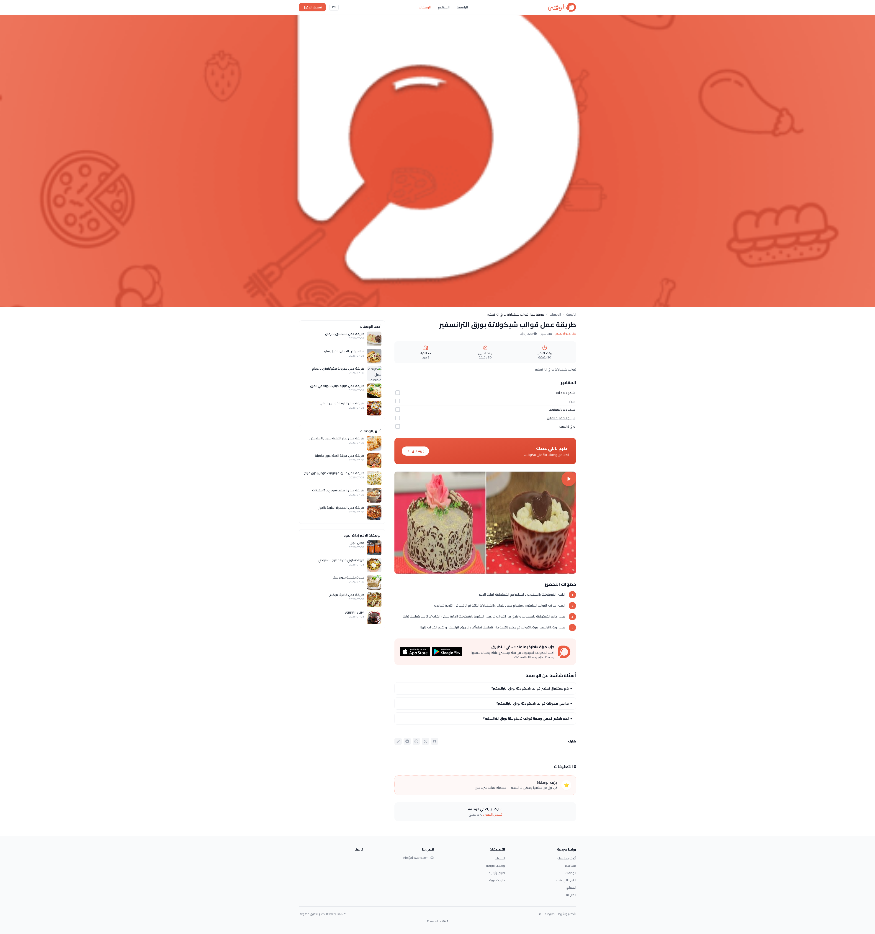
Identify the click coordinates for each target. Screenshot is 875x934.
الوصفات (425, 7)
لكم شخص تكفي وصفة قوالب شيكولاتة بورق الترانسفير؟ (526, 718)
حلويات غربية (497, 880)
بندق (572, 401)
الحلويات (500, 858)
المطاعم (444, 7)
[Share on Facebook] (434, 741)
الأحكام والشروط (567, 914)
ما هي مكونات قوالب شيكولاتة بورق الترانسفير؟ (532, 703)
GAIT (445, 921)
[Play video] (485, 523)
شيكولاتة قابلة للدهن (561, 418)
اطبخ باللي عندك (566, 880)
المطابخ (571, 887)
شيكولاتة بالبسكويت (561, 410)
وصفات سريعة (495, 866)
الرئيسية (462, 7)
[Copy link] (398, 741)
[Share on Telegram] (407, 741)
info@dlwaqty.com (415, 857)
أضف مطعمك (566, 858)
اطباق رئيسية (497, 873)
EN (334, 7)
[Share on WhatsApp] (416, 741)
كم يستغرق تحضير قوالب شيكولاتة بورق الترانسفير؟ (530, 688)
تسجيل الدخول (312, 7)
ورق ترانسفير (567, 426)
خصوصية (550, 914)
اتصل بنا (571, 895)
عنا (539, 914)
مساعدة (570, 866)
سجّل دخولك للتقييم (566, 333)
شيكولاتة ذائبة (565, 393)
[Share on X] (425, 741)
